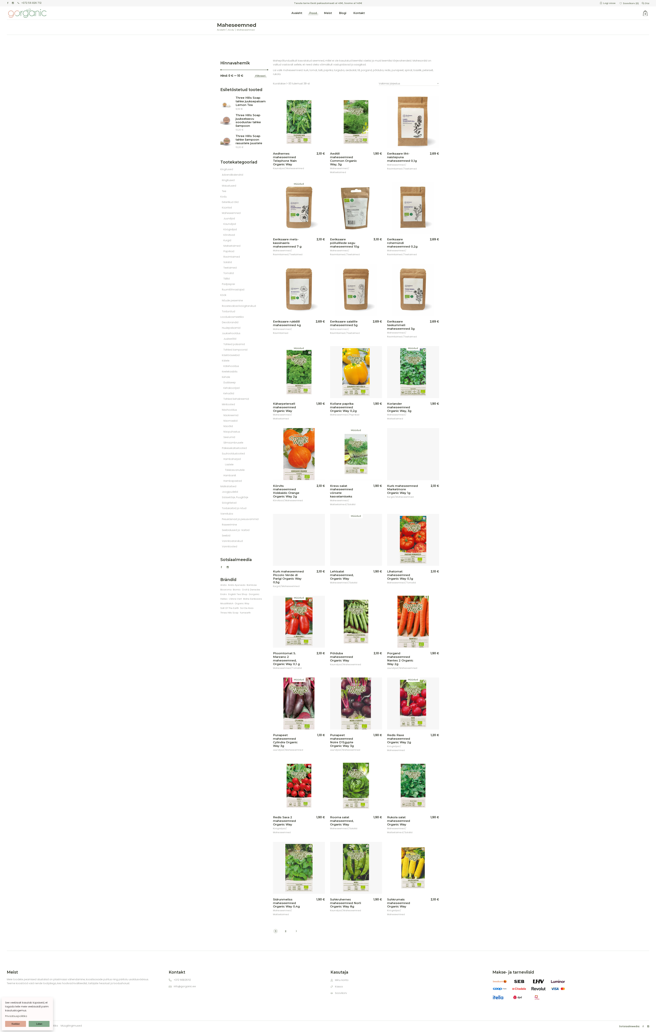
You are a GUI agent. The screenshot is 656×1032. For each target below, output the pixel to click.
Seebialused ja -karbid (235, 530)
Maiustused (229, 185)
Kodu (223, 196)
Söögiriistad (229, 502)
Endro (223, 594)
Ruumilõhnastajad (233, 289)
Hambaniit (229, 475)
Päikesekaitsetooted (234, 448)
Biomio (237, 589)
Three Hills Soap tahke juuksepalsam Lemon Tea (251, 101)
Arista (223, 585)
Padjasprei (228, 284)
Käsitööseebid (231, 355)
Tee (224, 191)
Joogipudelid (230, 492)
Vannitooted (229, 546)
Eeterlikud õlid (230, 202)
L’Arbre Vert (235, 598)
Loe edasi (315, 239)
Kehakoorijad (231, 388)
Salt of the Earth (229, 608)
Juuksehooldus (231, 333)
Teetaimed (410, 168)
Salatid (351, 504)
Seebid (226, 535)
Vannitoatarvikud (232, 541)
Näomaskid (230, 420)
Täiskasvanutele (235, 470)
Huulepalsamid (231, 328)
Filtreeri (260, 75)
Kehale (226, 377)
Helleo (224, 598)
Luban (39, 1024)
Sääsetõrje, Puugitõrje (235, 497)
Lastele (229, 464)
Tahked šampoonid (235, 349)
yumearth (245, 612)
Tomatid (411, 582)
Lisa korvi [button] (315, 153)
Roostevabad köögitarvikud (239, 306)
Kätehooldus (231, 366)
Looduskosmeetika (232, 317)
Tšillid (226, 278)
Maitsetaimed (338, 172)
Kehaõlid (228, 393)
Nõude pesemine (232, 300)
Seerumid (229, 437)
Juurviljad (392, 668)
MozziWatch (226, 603)
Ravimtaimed (394, 168)
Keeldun (16, 1024)
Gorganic (254, 594)
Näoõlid (228, 426)
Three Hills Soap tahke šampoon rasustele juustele (249, 139)
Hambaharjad (232, 459)
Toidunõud (228, 311)
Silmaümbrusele (233, 442)
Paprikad (354, 414)
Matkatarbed (228, 486)
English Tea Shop (237, 594)
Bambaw (252, 585)
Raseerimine (229, 524)
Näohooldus (229, 410)
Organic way (242, 603)
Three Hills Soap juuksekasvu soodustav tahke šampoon (248, 120)
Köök (223, 295)
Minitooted (228, 404)
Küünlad (227, 207)
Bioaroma (225, 589)
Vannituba (226, 513)
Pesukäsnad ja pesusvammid (240, 519)
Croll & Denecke (251, 589)
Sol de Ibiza (246, 608)
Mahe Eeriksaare (252, 598)
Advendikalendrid (232, 174)
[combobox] (409, 82)
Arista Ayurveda (236, 585)
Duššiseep (229, 382)
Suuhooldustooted (233, 453)
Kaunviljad (279, 168)
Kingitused (226, 169)
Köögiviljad (393, 746)
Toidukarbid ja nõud (234, 508)
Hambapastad (232, 481)
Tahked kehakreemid (236, 399)
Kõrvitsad (278, 500)
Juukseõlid (229, 338)
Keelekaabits (229, 371)
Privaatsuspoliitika (16, 1016)
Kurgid (390, 496)
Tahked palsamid (234, 344)
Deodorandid (230, 322)
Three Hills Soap (229, 612)
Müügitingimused (71, 1025)
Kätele (225, 360)
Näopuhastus (231, 431)
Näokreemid (230, 415)
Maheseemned (295, 168)
